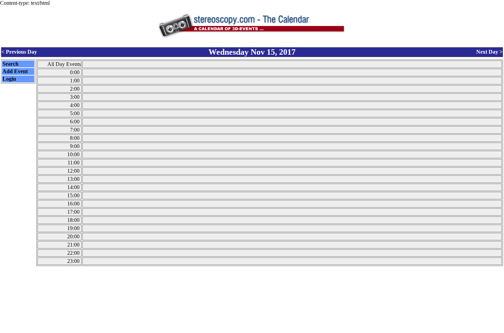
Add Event (15, 71)
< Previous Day (19, 52)
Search (10, 64)
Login (9, 79)
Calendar (233, 329)
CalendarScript (267, 329)
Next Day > (489, 52)
